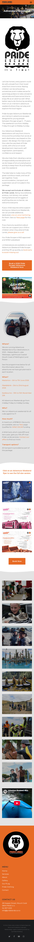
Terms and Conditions (14, 927)
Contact (5, 890)
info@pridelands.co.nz (11, 910)
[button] (31, 2)
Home (4, 871)
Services (5, 874)
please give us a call (16, 232)
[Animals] (17, 613)
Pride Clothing (8, 887)
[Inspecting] (17, 727)
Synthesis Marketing (16, 931)
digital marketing (18, 929)
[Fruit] (17, 590)
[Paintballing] (17, 704)
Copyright (23, 927)
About (4, 877)
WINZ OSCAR (17, 427)
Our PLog (6, 884)
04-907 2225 (7, 908)
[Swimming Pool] (17, 772)
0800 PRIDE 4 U (8, 906)
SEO (26, 929)
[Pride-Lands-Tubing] (17, 681)
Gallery (5, 880)
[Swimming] (17, 659)
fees (21, 425)
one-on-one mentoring (20, 215)
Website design (9, 929)
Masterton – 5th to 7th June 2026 (15, 380)
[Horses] (17, 749)
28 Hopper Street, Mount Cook (14, 903)
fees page (21, 217)
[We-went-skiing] (17, 636)
